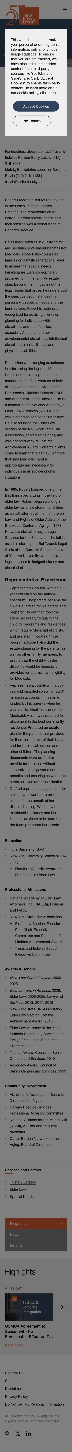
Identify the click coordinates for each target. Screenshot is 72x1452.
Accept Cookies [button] (36, 106)
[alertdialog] (36, 82)
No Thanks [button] (32, 121)
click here (48, 92)
